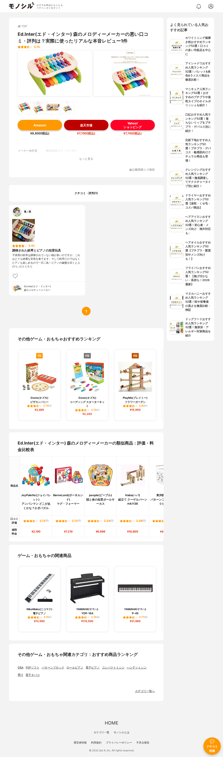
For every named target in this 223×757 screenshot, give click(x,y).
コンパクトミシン (113, 667)
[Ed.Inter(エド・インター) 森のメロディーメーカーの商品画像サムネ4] (67, 107)
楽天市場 (86, 125)
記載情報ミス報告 (143, 169)
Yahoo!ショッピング (132, 125)
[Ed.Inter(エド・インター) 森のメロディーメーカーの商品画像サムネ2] (38, 107)
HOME (111, 723)
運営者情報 (80, 742)
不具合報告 (142, 742)
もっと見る (86, 158)
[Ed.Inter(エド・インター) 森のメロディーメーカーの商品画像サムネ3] (52, 107)
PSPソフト (32, 667)
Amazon (40, 125)
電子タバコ (32, 675)
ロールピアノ (74, 667)
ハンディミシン (137, 667)
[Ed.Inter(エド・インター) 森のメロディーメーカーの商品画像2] (131, 73)
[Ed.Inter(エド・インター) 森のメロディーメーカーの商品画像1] (55, 73)
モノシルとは (121, 732)
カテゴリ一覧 (101, 732)
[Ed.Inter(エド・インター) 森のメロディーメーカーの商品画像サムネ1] (24, 107)
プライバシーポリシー (119, 742)
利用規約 (96, 742)
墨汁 (20, 675)
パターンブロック (53, 667)
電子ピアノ (93, 667)
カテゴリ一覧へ (145, 691)
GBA (21, 667)
